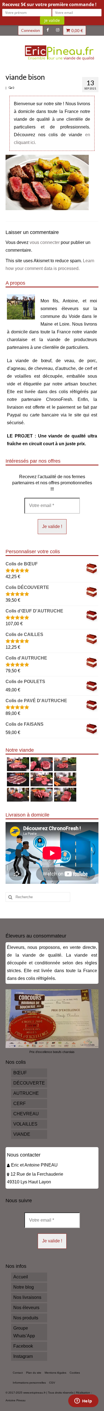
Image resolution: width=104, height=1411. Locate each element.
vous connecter (45, 242)
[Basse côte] (17, 764)
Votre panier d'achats (77, 30)
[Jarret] (41, 764)
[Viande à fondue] (64, 764)
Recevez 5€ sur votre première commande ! (49, 4)
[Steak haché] (41, 779)
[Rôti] (64, 795)
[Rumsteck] (17, 795)
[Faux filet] (17, 779)
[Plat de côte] (64, 779)
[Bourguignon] (41, 795)
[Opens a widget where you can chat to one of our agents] (83, 1401)
